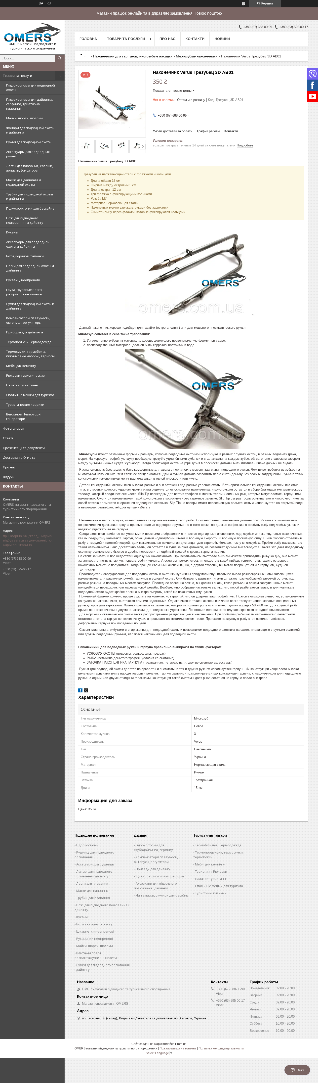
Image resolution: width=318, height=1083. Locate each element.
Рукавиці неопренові (23, 280)
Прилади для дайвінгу (153, 869)
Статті (8, 438)
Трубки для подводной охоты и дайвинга (29, 196)
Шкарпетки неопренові (95, 931)
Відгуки (8, 477)
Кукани (82, 917)
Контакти (195, 39)
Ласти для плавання (92, 883)
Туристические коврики (25, 404)
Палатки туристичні (22, 385)
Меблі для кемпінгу (21, 365)
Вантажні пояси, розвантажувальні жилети (96, 955)
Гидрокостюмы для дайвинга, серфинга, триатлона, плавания (29, 104)
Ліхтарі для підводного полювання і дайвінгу (93, 873)
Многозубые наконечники (196, 56)
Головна (88, 39)
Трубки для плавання (93, 898)
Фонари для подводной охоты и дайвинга (30, 130)
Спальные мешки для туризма (30, 395)
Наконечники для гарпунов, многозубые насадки (132, 56)
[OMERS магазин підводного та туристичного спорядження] (32, 32)
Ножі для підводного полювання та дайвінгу (24, 220)
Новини (222, 39)
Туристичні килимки (211, 893)
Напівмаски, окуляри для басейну (162, 895)
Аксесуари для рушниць (95, 864)
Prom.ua (181, 1044)
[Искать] (60, 58)
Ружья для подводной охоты (28, 142)
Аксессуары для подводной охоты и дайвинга (27, 244)
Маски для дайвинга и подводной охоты (23, 182)
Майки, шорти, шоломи (24, 118)
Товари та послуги (17, 75)
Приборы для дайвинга (24, 332)
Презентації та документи (24, 448)
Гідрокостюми (87, 845)
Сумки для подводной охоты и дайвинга (30, 306)
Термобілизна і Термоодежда (218, 845)
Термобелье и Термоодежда (28, 342)
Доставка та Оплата (19, 457)
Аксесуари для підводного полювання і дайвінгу (155, 885)
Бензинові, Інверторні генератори (23, 416)
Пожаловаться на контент (177, 1048)
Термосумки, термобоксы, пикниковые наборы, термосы (30, 353)
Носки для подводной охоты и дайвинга (30, 268)
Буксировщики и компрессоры (160, 876)
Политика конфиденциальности (221, 1048)
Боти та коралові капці (94, 924)
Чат (301, 1070)
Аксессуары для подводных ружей (28, 153)
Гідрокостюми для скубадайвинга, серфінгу (153, 847)
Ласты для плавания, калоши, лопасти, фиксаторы (29, 168)
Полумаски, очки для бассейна (30, 208)
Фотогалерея (13, 428)
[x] (86, 691)
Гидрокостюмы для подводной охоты (30, 87)
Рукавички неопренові (94, 938)
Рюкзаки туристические (25, 375)
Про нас (9, 467)
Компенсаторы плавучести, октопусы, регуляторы (28, 320)
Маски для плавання (92, 890)
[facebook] (80, 691)
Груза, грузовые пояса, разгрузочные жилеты (24, 291)
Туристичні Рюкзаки (211, 871)
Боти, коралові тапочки (25, 256)
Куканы (12, 232)
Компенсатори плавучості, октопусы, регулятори (156, 859)
